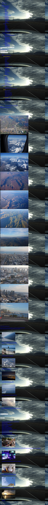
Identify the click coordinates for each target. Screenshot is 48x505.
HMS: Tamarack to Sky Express (7, 432)
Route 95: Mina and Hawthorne (7, 424)
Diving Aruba (7, 44)
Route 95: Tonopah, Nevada (6, 425)
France (6, 25)
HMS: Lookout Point (5, 430)
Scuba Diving (5, 43)
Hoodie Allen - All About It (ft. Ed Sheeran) (16, 327)
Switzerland (7, 81)
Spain (6, 29)
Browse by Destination (6, 5)
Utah (5, 10)
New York (6, 8)
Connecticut (7, 7)
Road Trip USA (12, 105)
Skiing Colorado (7, 38)
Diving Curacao (8, 99)
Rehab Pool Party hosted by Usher (9, 474)
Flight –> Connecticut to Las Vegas (9, 342)
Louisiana (6, 12)
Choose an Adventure (5, 32)
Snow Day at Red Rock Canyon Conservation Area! (10, 421)
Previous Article (3, 327)
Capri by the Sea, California (7, 355)
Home (3, 4)
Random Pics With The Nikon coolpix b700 (9, 429)
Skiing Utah (7, 37)
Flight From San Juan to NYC (8, 381)
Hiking (4, 33)
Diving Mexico (7, 45)
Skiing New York (7, 41)
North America (5, 6)
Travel (16, 105)
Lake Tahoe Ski (8, 90)
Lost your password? (4, 49)
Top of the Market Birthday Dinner (13, 328)
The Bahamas (7, 20)
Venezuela (7, 22)
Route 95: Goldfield (5, 426)
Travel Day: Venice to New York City (9, 395)
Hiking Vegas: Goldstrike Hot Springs (8, 434)
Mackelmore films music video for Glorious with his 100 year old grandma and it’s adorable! (21, 448)
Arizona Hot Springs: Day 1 (6, 422)
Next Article (3, 328)
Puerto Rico (7, 17)
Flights (5, 326)
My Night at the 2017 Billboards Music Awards (11, 461)
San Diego (8, 326)
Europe (4, 23)
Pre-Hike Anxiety (5, 423)
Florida (6, 13)
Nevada (6, 9)
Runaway (3, 500)
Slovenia (6, 28)
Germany (6, 30)
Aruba (6, 72)
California (7, 63)
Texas (6, 11)
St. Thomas (7, 19)
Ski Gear (6, 42)
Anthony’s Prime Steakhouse (7, 428)
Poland (6, 27)
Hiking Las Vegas (8, 34)
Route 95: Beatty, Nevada (6, 427)
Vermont (6, 14)
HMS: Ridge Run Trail (5, 431)
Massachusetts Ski (8, 40)
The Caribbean (5, 16)
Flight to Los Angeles (6, 368)
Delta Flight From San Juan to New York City (11, 408)
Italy (5, 24)
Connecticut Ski (7, 39)
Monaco (6, 26)
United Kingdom (8, 31)
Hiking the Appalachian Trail (9, 35)
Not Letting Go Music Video (8, 487)
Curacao (6, 21)
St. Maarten (7, 18)
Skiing (4, 36)
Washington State (8, 15)
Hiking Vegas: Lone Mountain (7, 433)
